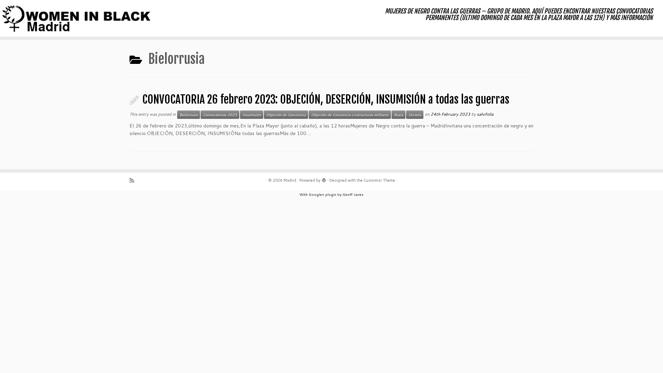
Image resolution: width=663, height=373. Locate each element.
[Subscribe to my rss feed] (133, 180)
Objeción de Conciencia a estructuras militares (349, 114)
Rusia (398, 114)
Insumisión (251, 114)
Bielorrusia (189, 114)
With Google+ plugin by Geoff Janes (331, 194)
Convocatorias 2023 (220, 114)
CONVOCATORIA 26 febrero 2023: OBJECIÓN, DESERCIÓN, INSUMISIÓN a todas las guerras (325, 99)
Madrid (290, 180)
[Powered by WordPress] (323, 178)
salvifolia (485, 114)
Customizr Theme (379, 180)
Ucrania (415, 114)
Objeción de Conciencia (286, 114)
